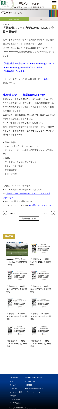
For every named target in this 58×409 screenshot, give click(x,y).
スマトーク (14, 388)
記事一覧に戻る (29, 218)
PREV (12, 213)
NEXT (46, 213)
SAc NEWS (14, 378)
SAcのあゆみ (16, 403)
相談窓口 (29, 385)
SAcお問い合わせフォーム (39, 205)
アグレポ (13, 385)
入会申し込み (30, 381)
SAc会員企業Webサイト (34, 388)
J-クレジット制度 (16, 392)
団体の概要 (16, 399)
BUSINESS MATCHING (34, 378)
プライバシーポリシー (34, 392)
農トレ (12, 381)
